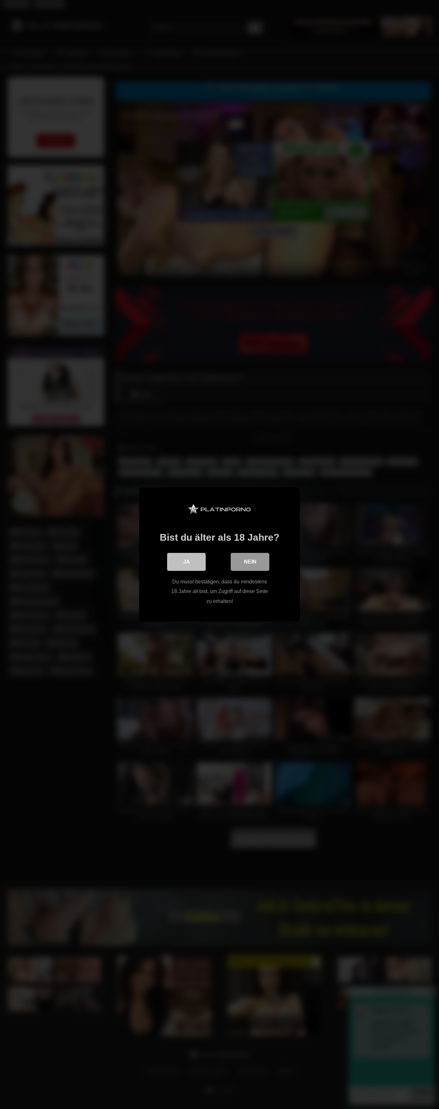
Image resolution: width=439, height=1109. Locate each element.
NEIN (250, 561)
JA (186, 561)
